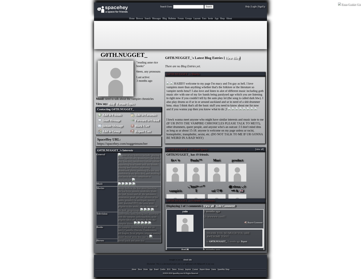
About (229, 18)
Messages (156, 18)
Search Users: (166, 6)
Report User (142, 131)
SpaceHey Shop (223, 269)
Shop (222, 18)
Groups (188, 18)
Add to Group (111, 131)
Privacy (181, 269)
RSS (169, 269)
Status (213, 269)
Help (247, 6)
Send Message (111, 120)
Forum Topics (126, 103)
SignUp (261, 6)
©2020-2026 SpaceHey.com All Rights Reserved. (180, 273)
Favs (204, 18)
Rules (145, 269)
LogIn (254, 6)
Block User (141, 126)
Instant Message (112, 126)
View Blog (232, 58)
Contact (195, 269)
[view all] (259, 149)
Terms (174, 269)
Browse (139, 18)
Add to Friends (112, 115)
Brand (156, 269)
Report (244, 241)
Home (132, 18)
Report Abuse (205, 269)
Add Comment (225, 206)
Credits (162, 269)
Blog (164, 18)
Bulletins (172, 18)
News (140, 269)
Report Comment (254, 223)
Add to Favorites (145, 115)
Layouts (197, 18)
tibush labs (188, 260)
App (216, 18)
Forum (181, 18)
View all (209, 206)
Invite (210, 18)
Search (209, 6)
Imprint (188, 269)
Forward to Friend (146, 120)
